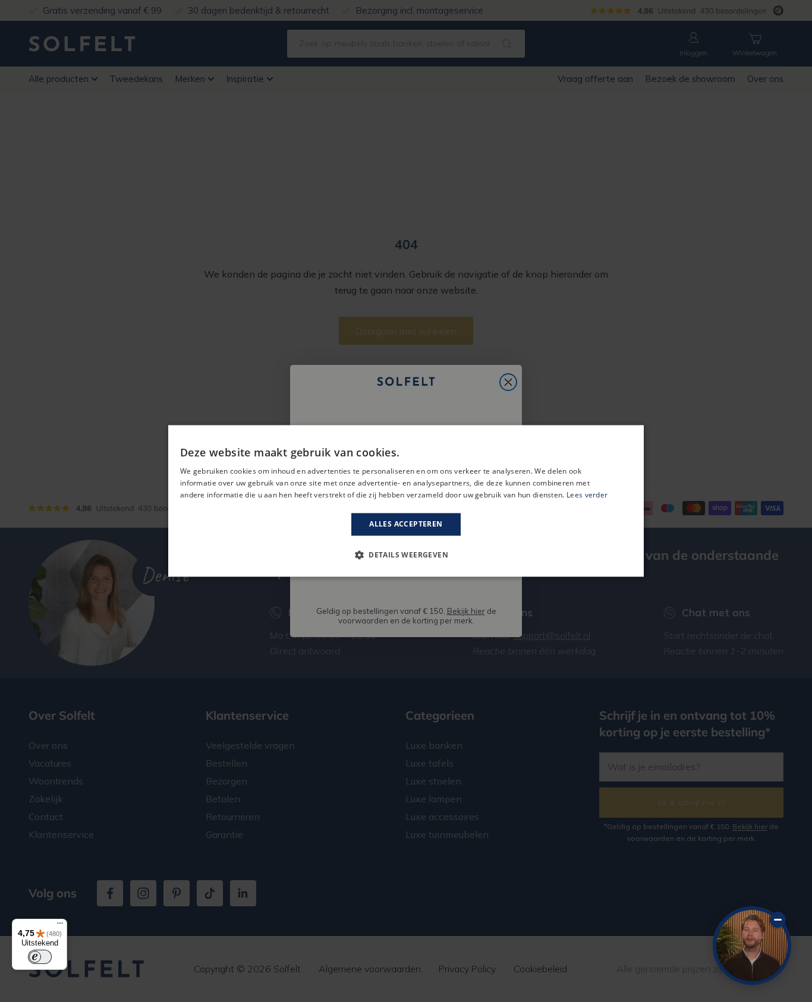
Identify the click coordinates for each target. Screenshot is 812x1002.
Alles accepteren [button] (405, 524)
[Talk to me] (752, 945)
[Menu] (60, 926)
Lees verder (587, 495)
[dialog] (406, 500)
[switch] (40, 957)
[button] (406, 555)
